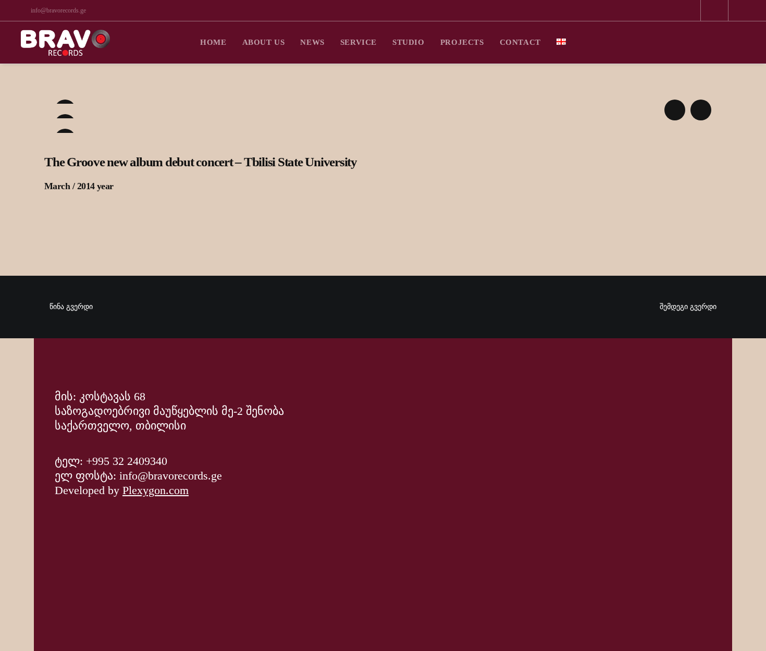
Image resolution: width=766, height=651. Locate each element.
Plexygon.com (155, 490)
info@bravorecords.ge (58, 10)
